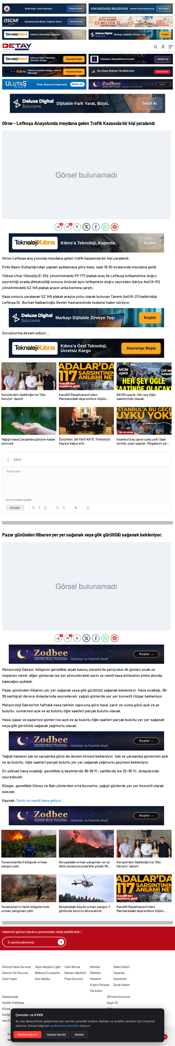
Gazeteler (120, 979)
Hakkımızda (10, 997)
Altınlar (95, 967)
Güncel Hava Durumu (16, 967)
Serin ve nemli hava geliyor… (40, 800)
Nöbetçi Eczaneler (47, 973)
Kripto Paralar (100, 985)
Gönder (15, 508)
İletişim (7, 1015)
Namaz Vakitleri (75, 973)
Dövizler (95, 973)
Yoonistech (8, 958)
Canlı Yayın (9, 979)
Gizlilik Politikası (13, 1003)
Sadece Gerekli (56, 1034)
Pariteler (96, 991)
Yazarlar (119, 973)
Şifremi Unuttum (118, 997)
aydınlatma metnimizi (64, 1025)
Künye (6, 1009)
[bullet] (64, 507)
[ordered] (58, 507)
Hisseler (95, 979)
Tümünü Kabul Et (27, 1034)
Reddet (79, 1034)
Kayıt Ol (112, 1003)
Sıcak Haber (121, 985)
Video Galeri (121, 967)
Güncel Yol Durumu (15, 973)
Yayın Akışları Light (48, 967)
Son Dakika (42, 979)
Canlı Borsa (72, 967)
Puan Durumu (73, 979)
